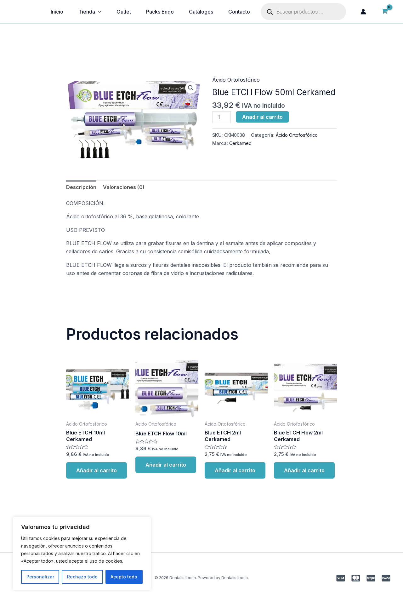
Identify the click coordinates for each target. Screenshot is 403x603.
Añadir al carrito (262, 117)
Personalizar (40, 576)
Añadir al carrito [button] (96, 470)
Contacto (239, 12)
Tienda (86, 12)
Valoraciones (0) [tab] (124, 187)
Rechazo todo (82, 576)
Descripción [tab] (81, 187)
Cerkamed (240, 143)
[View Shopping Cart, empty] (384, 11)
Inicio (57, 12)
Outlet (123, 12)
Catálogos (201, 12)
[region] (82, 553)
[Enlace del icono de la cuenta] (363, 11)
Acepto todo (124, 576)
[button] (190, 88)
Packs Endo (160, 12)
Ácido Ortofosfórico (236, 80)
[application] (98, 12)
